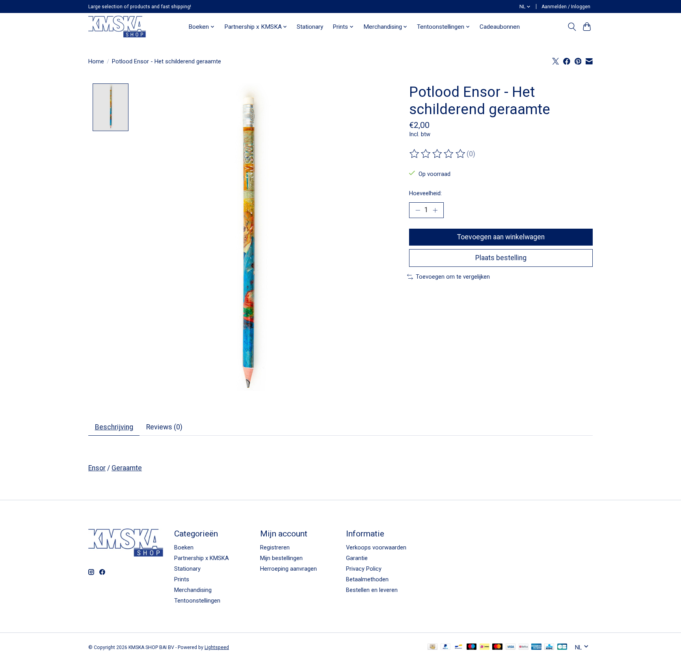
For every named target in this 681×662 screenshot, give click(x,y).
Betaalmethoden (367, 579)
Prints (181, 579)
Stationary (310, 26)
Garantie (357, 558)
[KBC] (549, 647)
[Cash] (432, 647)
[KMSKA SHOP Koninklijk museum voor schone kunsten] (117, 26)
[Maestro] (472, 647)
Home (96, 61)
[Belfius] (523, 647)
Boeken (184, 547)
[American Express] (536, 647)
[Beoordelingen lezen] (438, 154)
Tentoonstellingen (197, 600)
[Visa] (511, 647)
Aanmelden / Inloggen (565, 6)
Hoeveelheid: (425, 193)
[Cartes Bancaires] (562, 647)
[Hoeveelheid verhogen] (435, 210)
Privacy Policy (363, 568)
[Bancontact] (458, 647)
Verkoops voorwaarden (376, 547)
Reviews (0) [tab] (164, 427)
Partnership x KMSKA (201, 558)
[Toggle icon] (571, 27)
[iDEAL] (484, 647)
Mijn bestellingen (281, 558)
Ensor (97, 468)
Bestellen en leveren (372, 590)
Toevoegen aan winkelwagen (501, 237)
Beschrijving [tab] (114, 427)
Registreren (275, 547)
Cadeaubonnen (500, 26)
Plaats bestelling (501, 258)
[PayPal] (446, 647)
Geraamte (127, 468)
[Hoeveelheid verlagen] (417, 210)
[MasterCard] (497, 647)
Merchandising (193, 590)
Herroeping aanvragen (288, 568)
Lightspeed (217, 647)
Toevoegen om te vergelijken (453, 276)
